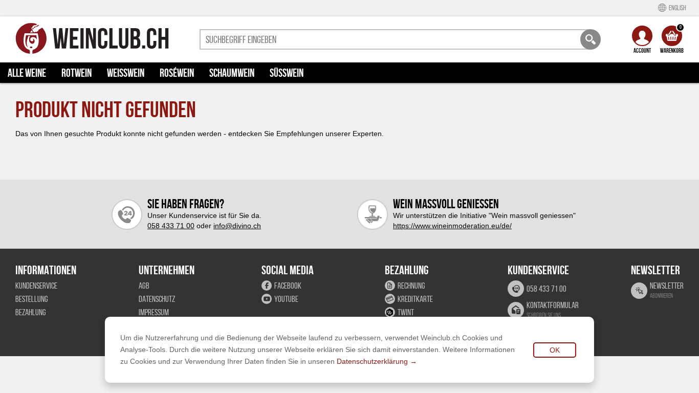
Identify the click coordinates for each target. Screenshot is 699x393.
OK (555, 350)
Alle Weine (27, 73)
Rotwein (76, 73)
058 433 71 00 (170, 226)
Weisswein (125, 73)
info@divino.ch (237, 226)
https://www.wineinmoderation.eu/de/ (452, 226)
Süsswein (286, 73)
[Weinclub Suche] (590, 39)
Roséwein (177, 73)
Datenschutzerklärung (372, 361)
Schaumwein (231, 73)
